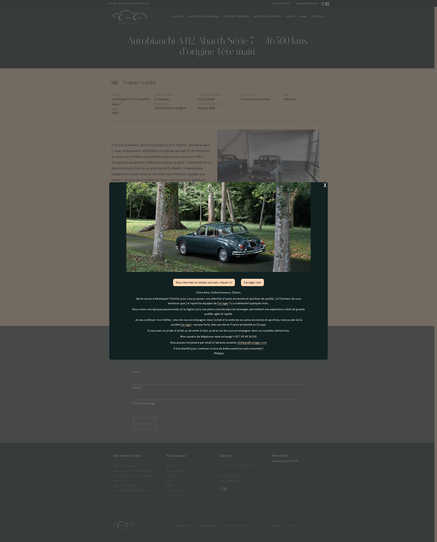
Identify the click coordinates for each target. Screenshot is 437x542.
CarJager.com (252, 282)
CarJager (223, 303)
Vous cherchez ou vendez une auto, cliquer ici (204, 282)
